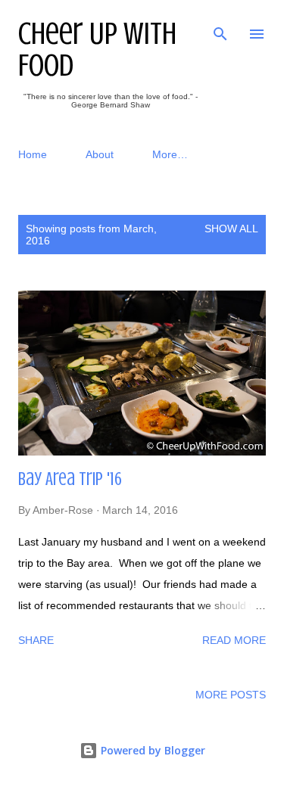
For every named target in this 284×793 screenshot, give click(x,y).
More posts (230, 695)
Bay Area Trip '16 (70, 479)
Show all (231, 228)
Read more (234, 640)
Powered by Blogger (151, 750)
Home (32, 154)
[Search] (220, 27)
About (100, 154)
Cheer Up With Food (97, 49)
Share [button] (36, 640)
